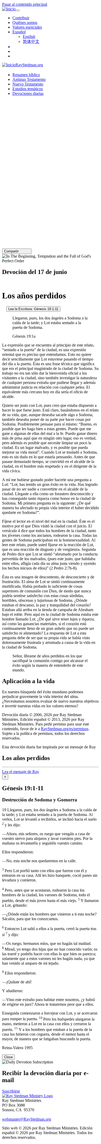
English (29, 36)
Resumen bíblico (26, 75)
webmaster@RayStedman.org (26, 1119)
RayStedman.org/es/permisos (64, 729)
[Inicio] (9, 9)
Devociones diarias (28, 93)
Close (8, 1057)
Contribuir (20, 18)
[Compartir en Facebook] (28, 251)
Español (19, 32)
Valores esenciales (27, 27)
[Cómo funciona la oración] (3, 283)
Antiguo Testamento (29, 79)
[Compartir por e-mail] (21, 251)
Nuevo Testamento (27, 84)
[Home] (27, 1096)
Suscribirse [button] (11, 1091)
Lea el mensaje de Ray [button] (20, 771)
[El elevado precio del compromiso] (3, 308)
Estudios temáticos (27, 89)
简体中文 (31, 41)
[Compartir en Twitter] (24, 251)
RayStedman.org (29, 65)
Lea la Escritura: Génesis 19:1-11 (33, 309)
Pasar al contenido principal (24, 4)
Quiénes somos (24, 22)
